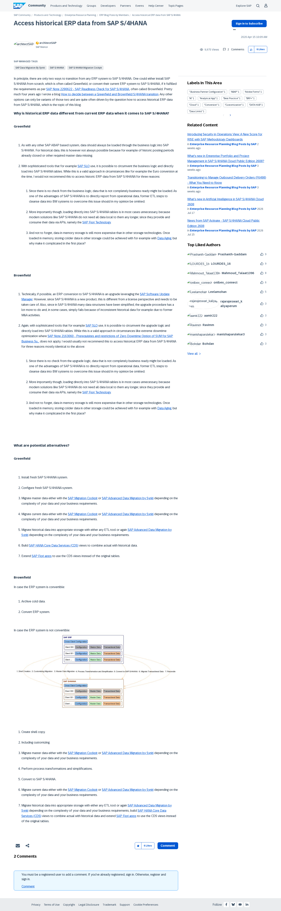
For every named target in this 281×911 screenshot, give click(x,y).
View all (192, 353)
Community (37, 5)
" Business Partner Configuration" (206, 92)
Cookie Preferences (145, 904)
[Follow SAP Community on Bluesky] (233, 904)
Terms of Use (52, 904)
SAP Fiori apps (42, 556)
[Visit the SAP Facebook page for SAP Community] (226, 904)
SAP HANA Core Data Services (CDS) (53, 545)
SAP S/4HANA (57, 67)
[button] (251, 49)
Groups (91, 5)
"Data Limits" (195, 111)
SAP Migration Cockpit (82, 498)
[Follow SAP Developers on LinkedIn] (247, 904)
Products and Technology (66, 5)
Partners (125, 5)
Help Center (156, 5)
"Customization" (233, 105)
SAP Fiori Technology (96, 222)
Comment (28, 886)
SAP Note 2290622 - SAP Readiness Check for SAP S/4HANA (87, 89)
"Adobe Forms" (252, 92)
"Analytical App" (208, 98)
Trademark (109, 904)
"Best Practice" (231, 98)
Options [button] (234, 30)
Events (140, 5)
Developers (108, 5)
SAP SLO (84, 166)
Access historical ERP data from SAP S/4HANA (80, 23)
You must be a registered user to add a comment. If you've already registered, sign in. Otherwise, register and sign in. (94, 877)
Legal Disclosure (89, 904)
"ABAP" (234, 92)
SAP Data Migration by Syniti (30, 67)
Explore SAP (244, 5)
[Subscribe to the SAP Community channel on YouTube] (240, 904)
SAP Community (22, 15)
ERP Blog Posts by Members (114, 15)
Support (125, 904)
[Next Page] (229, 115)
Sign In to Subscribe (249, 23)
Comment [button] (168, 845)
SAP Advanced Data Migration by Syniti (127, 498)
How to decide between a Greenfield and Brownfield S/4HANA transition (109, 94)
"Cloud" (193, 105)
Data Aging (164, 238)
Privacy (36, 904)
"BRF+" (249, 98)
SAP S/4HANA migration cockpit (85, 67)
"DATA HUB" (255, 105)
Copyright (69, 904)
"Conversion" (211, 105)
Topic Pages (175, 5)
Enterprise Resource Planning (80, 15)
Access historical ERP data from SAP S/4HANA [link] (156, 15)
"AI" (190, 98)
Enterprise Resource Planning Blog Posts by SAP (223, 144)
